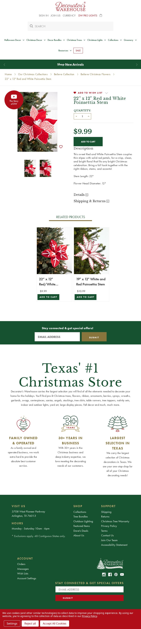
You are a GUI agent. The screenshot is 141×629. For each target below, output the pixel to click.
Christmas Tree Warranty (115, 521)
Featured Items (81, 526)
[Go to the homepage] (71, 6)
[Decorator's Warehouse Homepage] (110, 563)
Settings (12, 623)
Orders (21, 564)
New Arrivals (74, 64)
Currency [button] (69, 15)
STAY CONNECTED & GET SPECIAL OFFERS (89, 583)
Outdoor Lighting (83, 521)
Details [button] (79, 195)
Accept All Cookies (54, 623)
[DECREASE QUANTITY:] (76, 116)
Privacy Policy (109, 526)
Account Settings (26, 578)
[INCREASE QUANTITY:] (88, 116)
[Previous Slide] (4, 64)
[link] (104, 574)
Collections (79, 512)
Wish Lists (22, 573)
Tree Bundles (80, 516)
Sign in (43, 15)
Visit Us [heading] (18, 506)
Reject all (30, 623)
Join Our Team (109, 540)
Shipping (106, 512)
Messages (23, 569)
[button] (101, 15)
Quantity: (82, 110)
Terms (104, 531)
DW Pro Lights (87, 15)
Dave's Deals (80, 531)
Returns (105, 516)
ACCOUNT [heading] (25, 558)
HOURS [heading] (17, 523)
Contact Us (107, 535)
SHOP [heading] (77, 506)
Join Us (55, 15)
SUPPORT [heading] (108, 506)
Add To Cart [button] (48, 297)
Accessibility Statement (114, 545)
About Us (78, 535)
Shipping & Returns (90, 201)
